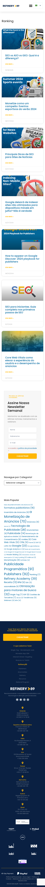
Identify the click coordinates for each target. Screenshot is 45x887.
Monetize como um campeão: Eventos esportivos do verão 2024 (20, 106)
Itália (22, 738)
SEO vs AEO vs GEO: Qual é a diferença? (22, 57)
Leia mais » (9, 64)
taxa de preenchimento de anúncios (18, 505)
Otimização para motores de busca (20, 590)
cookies (26, 539)
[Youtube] (21, 699)
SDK (29, 582)
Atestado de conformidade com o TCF (25, 879)
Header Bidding (13, 555)
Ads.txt (7, 526)
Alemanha (22, 780)
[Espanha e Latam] (22, 721)
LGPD (7, 546)
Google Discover (21, 552)
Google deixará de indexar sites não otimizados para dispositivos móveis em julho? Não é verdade (21, 206)
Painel (32, 542)
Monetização (12, 560)
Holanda (23, 711)
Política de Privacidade (13, 877)
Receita (10, 582)
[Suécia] (22, 790)
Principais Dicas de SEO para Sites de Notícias (19, 156)
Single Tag (16, 594)
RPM (21, 582)
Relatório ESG (22, 881)
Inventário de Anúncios (16, 512)
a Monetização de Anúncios (18, 517)
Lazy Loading (21, 557)
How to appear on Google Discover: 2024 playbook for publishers (22, 258)
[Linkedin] (17, 699)
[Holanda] (22, 708)
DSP (38, 542)
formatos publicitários (19, 507)
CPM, (24, 542)
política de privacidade (27, 448)
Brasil (22, 807)
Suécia (22, 794)
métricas (31, 557)
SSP (26, 594)
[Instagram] (28, 699)
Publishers (16, 574)
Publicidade (16, 533)
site (18, 600)
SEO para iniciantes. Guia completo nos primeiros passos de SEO (20, 309)
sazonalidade (11, 586)
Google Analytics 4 (16, 549)
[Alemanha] (22, 777)
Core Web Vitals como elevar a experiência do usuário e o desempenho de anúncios (22, 362)
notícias (25, 560)
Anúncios (33, 522)
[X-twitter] (24, 699)
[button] (30, 5)
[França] (22, 763)
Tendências (30, 597)
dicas (19, 598)
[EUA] (22, 749)
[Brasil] (22, 804)
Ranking (35, 574)
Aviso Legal (26, 877)
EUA (22, 752)
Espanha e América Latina (22, 725)
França (22, 766)
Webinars (9, 600)
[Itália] (22, 735)
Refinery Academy (20, 579)
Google (19, 545)
